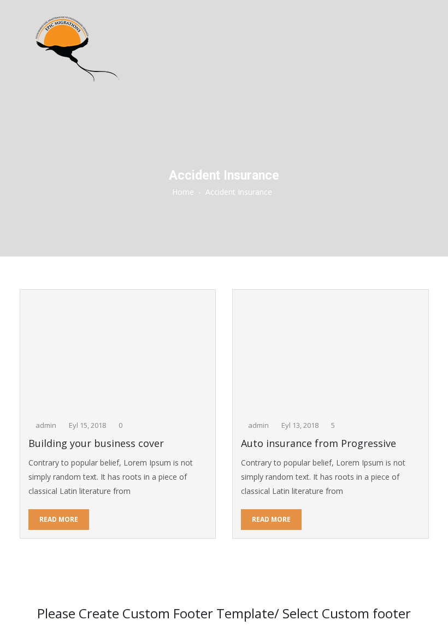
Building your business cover (96, 443)
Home (183, 192)
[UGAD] (224, 49)
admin (46, 425)
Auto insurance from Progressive (318, 443)
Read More (58, 519)
